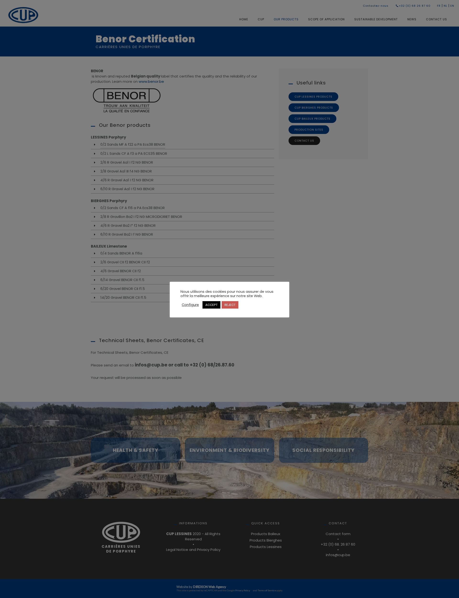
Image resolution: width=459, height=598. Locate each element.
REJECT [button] (229, 305)
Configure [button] (190, 305)
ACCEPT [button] (211, 305)
